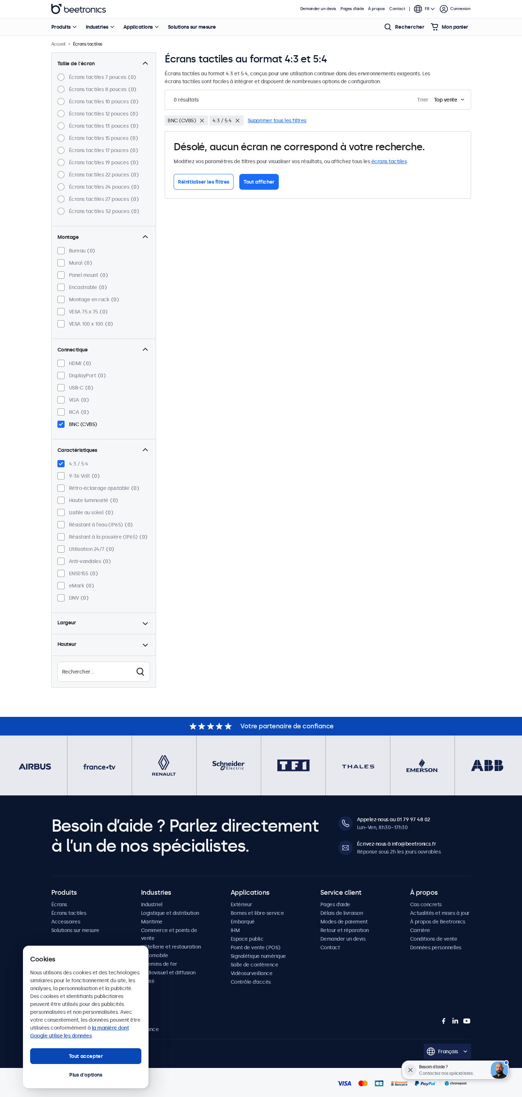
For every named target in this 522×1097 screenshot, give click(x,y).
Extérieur (241, 904)
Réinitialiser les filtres (203, 181)
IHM (235, 930)
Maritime (152, 921)
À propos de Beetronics (437, 921)
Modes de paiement (344, 921)
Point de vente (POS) (256, 947)
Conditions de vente (433, 938)
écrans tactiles (389, 161)
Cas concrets (426, 904)
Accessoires (65, 921)
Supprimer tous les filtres (277, 120)
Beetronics (78, 9)
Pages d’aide (352, 9)
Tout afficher (259, 181)
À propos (376, 9)
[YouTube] (466, 1021)
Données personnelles (435, 947)
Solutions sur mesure (192, 26)
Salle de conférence (254, 964)
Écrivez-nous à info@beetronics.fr (396, 843)
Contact (397, 9)
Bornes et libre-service (257, 913)
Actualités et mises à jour (440, 913)
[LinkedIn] (455, 1021)
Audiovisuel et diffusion (168, 972)
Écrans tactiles (68, 913)
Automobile (154, 955)
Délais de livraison (341, 913)
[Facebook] (443, 1021)
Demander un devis (318, 9)
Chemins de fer (159, 963)
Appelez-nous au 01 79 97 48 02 (393, 819)
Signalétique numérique (258, 956)
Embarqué (243, 921)
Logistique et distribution (170, 913)
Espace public (247, 938)
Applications (138, 26)
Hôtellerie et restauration (171, 946)
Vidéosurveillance (252, 973)
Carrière (420, 930)
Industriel (152, 904)
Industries (97, 26)
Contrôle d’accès (251, 981)
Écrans (59, 904)
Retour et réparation (344, 930)
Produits (61, 26)
